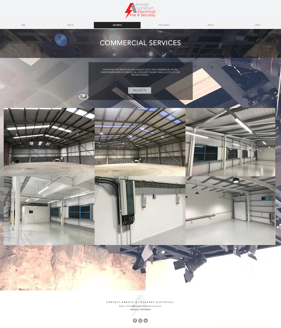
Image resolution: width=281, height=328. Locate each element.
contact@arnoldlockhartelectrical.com (143, 306)
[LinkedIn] (146, 320)
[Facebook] (135, 320)
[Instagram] (140, 320)
